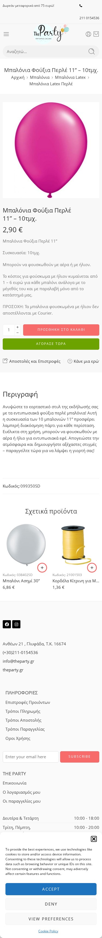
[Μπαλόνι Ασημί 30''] (26, 544)
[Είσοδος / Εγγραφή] (88, 34)
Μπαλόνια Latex (70, 77)
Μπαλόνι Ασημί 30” (21, 580)
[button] (94, 839)
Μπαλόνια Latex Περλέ (51, 83)
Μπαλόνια (40, 77)
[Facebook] (7, 624)
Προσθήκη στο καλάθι (61, 329)
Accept (51, 889)
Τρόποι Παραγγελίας (25, 729)
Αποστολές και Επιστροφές (34, 361)
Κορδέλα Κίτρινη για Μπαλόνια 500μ (76, 580)
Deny (51, 904)
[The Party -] (51, 34)
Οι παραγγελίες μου (22, 801)
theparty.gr (13, 669)
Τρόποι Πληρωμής (22, 711)
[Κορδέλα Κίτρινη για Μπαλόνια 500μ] (76, 544)
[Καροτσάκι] (96, 34)
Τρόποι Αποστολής (23, 720)
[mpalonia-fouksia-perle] (51, 150)
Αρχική (17, 77)
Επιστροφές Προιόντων (27, 702)
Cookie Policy (48, 931)
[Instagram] (16, 624)
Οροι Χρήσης (17, 738)
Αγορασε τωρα (51, 343)
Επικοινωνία (14, 783)
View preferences (51, 918)
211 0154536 (89, 18)
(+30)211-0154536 (20, 652)
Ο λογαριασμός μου (21, 792)
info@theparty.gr (18, 661)
